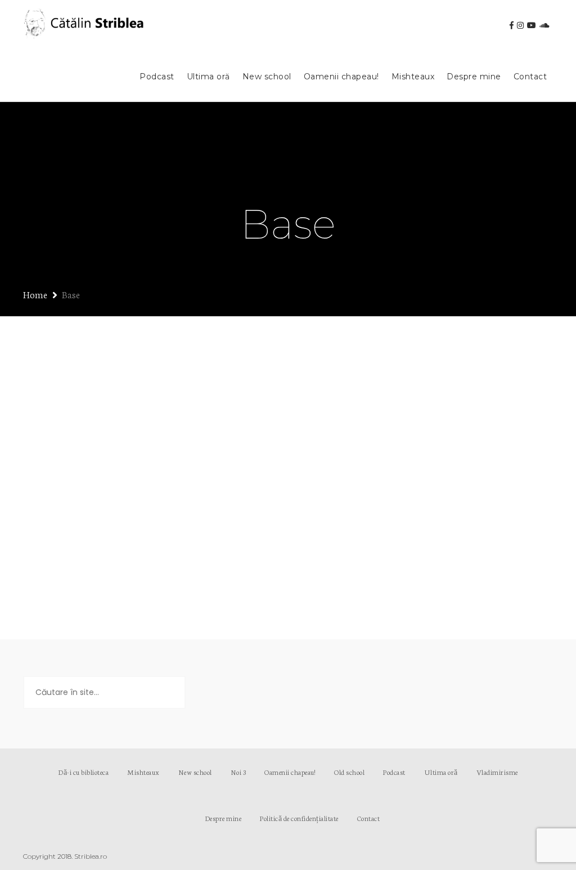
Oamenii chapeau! (341, 76)
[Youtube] (531, 25)
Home (35, 294)
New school (266, 76)
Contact (530, 76)
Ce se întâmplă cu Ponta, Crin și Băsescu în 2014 (148, 394)
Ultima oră (208, 76)
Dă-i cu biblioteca (83, 772)
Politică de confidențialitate (299, 818)
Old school (349, 772)
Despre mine (474, 76)
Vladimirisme (497, 772)
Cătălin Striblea (146, 422)
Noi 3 (238, 772)
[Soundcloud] (544, 25)
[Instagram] (520, 25)
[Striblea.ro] (85, 26)
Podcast (157, 76)
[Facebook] (511, 25)
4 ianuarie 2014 (72, 422)
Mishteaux (413, 76)
